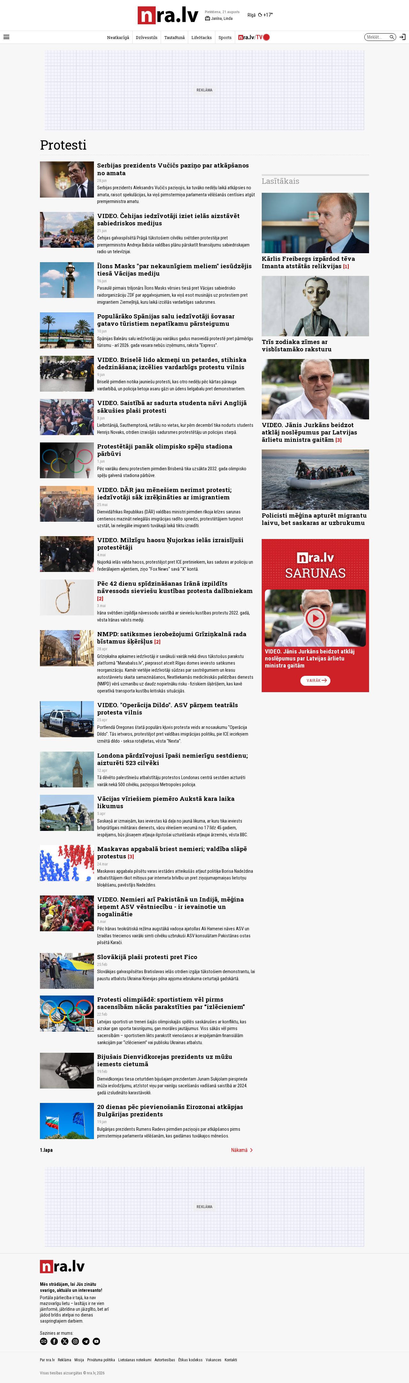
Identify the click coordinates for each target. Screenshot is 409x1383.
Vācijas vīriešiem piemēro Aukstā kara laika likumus (166, 802)
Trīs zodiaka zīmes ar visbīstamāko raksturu (297, 345)
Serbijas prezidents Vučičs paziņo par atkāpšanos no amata (173, 168)
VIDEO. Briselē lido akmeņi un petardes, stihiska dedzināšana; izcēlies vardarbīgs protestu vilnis (171, 363)
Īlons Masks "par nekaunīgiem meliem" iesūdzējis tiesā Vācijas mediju (174, 269)
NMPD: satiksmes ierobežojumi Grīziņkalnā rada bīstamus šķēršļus (171, 637)
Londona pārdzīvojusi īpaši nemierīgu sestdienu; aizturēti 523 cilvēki (172, 759)
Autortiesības (165, 1360)
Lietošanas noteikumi (134, 1360)
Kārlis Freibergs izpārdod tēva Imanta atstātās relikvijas (308, 262)
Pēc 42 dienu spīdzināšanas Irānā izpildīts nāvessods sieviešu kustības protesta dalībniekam (175, 587)
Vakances (213, 1360)
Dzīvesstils (147, 37)
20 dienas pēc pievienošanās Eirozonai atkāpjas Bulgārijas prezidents (170, 1110)
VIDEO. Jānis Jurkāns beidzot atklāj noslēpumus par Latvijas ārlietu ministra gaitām (309, 432)
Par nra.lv (47, 1360)
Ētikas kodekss (190, 1360)
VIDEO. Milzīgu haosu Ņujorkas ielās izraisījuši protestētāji (170, 543)
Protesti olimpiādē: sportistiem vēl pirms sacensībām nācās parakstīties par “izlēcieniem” (171, 1003)
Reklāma (64, 1360)
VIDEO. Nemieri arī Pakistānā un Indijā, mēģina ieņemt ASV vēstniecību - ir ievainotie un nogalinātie (170, 906)
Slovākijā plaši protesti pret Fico (147, 957)
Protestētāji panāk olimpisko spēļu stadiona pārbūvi (164, 449)
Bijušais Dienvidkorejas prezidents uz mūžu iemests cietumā (164, 1060)
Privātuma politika (101, 1360)
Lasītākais (280, 181)
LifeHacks (201, 37)
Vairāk (317, 680)
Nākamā (243, 1150)
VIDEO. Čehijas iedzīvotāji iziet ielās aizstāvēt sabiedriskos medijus (168, 219)
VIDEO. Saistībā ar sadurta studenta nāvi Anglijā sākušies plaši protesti (172, 406)
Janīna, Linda (219, 18)
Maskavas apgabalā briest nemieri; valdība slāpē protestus (172, 852)
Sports (225, 37)
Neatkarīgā (118, 37)
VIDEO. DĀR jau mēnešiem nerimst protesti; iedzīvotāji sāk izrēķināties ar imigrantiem (164, 493)
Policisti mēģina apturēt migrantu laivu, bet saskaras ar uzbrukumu (314, 519)
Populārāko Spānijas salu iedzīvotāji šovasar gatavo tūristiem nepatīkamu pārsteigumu (166, 319)
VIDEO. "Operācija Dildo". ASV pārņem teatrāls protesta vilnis (167, 708)
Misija (79, 1360)
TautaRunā (174, 37)
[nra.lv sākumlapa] (168, 15)
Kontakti (231, 1360)
